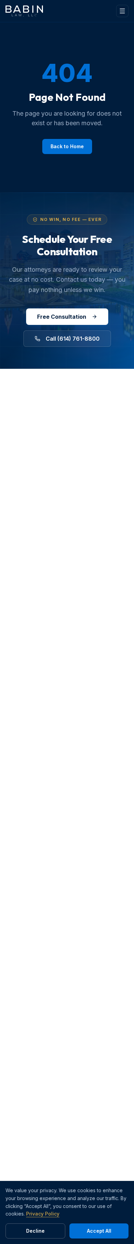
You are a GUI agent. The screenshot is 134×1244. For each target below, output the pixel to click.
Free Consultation (61, 316)
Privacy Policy (42, 1214)
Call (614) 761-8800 (73, 338)
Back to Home (67, 146)
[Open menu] (122, 11)
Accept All (99, 1231)
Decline (35, 1231)
